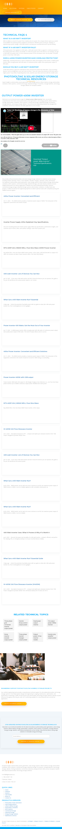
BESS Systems (9, 809)
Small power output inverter (37, 623)
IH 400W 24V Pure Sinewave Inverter (18, 429)
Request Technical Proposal (19, 19)
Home (5, 8)
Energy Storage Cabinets (11, 814)
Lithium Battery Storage (11, 806)
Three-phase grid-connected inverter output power (8, 624)
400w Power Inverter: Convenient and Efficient (22, 196)
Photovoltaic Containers (11, 807)
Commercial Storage (10, 811)
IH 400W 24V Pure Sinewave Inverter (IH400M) (22, 584)
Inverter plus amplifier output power (52, 636)
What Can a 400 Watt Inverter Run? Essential (21, 300)
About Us (7, 796)
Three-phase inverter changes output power (23, 637)
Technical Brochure (11, 12)
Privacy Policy (38, 821)
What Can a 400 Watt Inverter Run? (17, 481)
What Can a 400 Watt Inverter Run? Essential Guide (23, 558)
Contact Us (8, 798)
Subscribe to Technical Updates (30, 741)
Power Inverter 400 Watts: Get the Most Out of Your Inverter (27, 325)
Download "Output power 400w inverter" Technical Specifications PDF (42, 162)
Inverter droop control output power (23, 623)
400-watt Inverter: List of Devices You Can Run (21, 274)
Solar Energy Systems (10, 804)
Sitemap (30, 821)
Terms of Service (49, 821)
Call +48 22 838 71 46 (43, 19)
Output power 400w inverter (33, 15)
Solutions (12, 8)
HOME (22, 15)
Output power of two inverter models (37, 637)
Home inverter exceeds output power (8, 637)
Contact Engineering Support (13, 703)
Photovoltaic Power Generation (13, 802)
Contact (41, 8)
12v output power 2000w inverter (52, 623)
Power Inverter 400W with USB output (18, 377)
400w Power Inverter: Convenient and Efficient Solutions (25, 351)
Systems (21, 8)
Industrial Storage (9, 812)
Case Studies (31, 8)
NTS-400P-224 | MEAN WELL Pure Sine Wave (21, 403)
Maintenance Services (11, 815)
